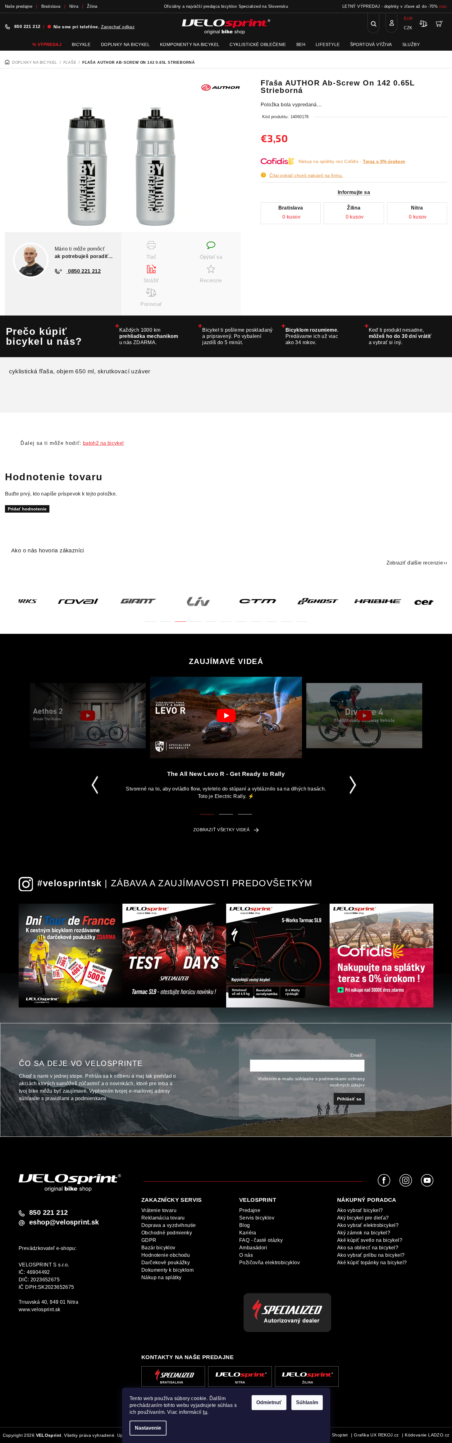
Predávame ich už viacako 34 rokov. (312, 336)
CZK (408, 27)
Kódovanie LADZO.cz (427, 1434)
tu (205, 1412)
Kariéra (247, 1232)
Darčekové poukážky (165, 1262)
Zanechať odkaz (118, 26)
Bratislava (51, 6)
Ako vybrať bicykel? (360, 1210)
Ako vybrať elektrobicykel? (368, 1225)
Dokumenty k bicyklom (167, 1270)
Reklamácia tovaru (163, 1217)
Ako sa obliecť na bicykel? (367, 1247)
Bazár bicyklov (158, 1247)
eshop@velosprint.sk (64, 1222)
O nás (246, 1255)
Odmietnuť (269, 1402)
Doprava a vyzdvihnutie (168, 1225)
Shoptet (340, 1434)
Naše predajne (18, 6)
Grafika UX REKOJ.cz (376, 1434)
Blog (244, 1225)
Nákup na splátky (161, 1277)
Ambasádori (253, 1247)
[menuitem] (46, 44)
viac (443, 6)
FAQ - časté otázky (261, 1240)
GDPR (149, 1240)
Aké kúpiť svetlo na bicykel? (369, 1240)
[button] (150, 618)
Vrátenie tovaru (158, 1210)
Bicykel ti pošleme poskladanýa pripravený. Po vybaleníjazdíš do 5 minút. (237, 336)
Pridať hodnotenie (27, 508)
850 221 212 (27, 26)
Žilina (92, 6)
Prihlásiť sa (349, 1098)
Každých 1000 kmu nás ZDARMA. (148, 336)
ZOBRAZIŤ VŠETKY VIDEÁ (221, 829)
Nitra (73, 6)
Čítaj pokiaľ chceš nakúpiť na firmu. (306, 175)
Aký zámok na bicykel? (363, 1232)
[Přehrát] (88, 715)
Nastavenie (148, 1428)
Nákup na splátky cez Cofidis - (352, 161)
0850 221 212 (83, 271)
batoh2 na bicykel (103, 443)
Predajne (249, 1210)
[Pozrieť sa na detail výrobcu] (220, 87)
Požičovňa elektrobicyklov (269, 1262)
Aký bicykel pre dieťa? (363, 1217)
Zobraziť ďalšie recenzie (414, 562)
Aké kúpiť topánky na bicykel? (372, 1262)
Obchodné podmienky (166, 1232)
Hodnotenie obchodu (165, 1255)
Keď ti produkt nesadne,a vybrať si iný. (400, 336)
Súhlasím (307, 1402)
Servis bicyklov (256, 1217)
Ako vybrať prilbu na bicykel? (371, 1255)
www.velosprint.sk (40, 1309)
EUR (408, 18)
